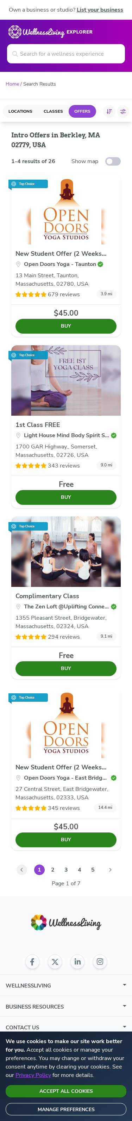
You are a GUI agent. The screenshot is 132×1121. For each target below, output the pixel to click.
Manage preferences (66, 1109)
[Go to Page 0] (22, 870)
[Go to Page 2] (110, 870)
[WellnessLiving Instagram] (100, 961)
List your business (100, 10)
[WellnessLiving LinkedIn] (77, 961)
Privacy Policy (33, 1075)
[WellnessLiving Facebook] (32, 961)
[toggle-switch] (113, 161)
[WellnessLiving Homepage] (66, 922)
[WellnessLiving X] (55, 961)
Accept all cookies (66, 1091)
